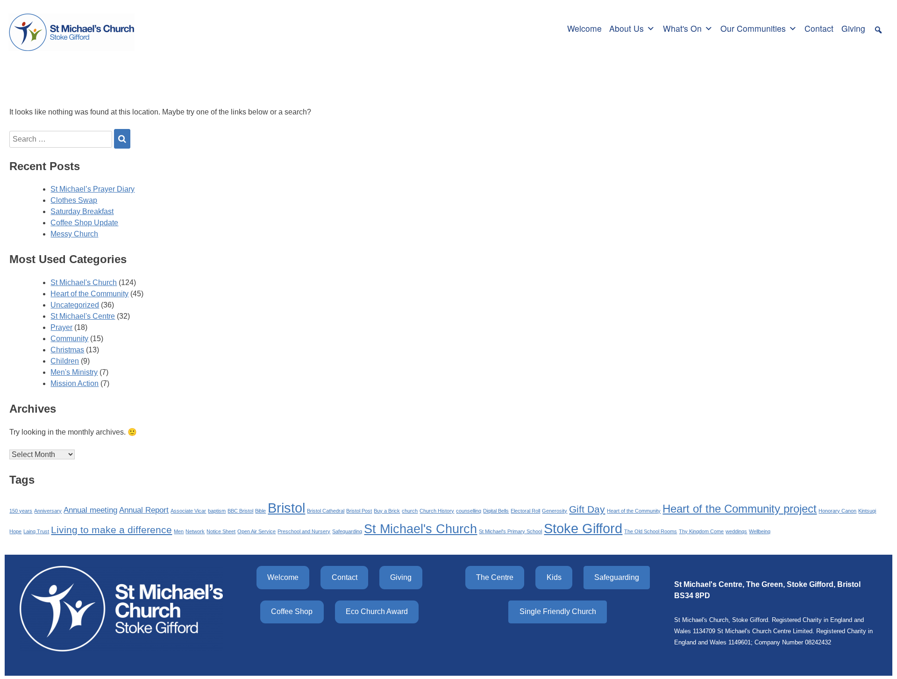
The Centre (494, 577)
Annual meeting (90, 510)
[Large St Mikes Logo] (71, 27)
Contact (818, 28)
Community (69, 339)
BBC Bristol (240, 511)
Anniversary (48, 511)
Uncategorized (74, 305)
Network (195, 531)
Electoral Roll (525, 511)
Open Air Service (256, 531)
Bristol (286, 507)
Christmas (67, 350)
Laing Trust (36, 531)
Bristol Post (359, 511)
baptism (217, 511)
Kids (554, 577)
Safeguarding (347, 531)
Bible (260, 511)
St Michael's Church (83, 282)
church (410, 511)
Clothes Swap (73, 200)
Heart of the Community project (739, 508)
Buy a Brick (387, 511)
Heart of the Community (89, 294)
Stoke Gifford (583, 528)
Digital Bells (496, 511)
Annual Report (144, 510)
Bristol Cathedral (325, 511)
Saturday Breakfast (82, 211)
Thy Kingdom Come (701, 531)
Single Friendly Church (558, 611)
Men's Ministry (74, 372)
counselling (468, 511)
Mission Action (74, 383)
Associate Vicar (188, 511)
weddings (736, 531)
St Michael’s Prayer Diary (92, 189)
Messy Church (74, 234)
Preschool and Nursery (304, 531)
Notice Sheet (220, 531)
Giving (853, 28)
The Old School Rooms (650, 531)
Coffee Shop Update (84, 223)
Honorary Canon (837, 511)
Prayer (61, 327)
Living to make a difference (111, 529)
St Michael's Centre (82, 316)
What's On (682, 28)
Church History (437, 511)
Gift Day (587, 509)
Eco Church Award (377, 611)
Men (179, 531)
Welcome (584, 28)
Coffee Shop (292, 611)
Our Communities (753, 28)
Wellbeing (759, 531)
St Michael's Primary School (510, 531)
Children (64, 361)
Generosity (554, 511)
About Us (626, 28)
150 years (20, 511)
